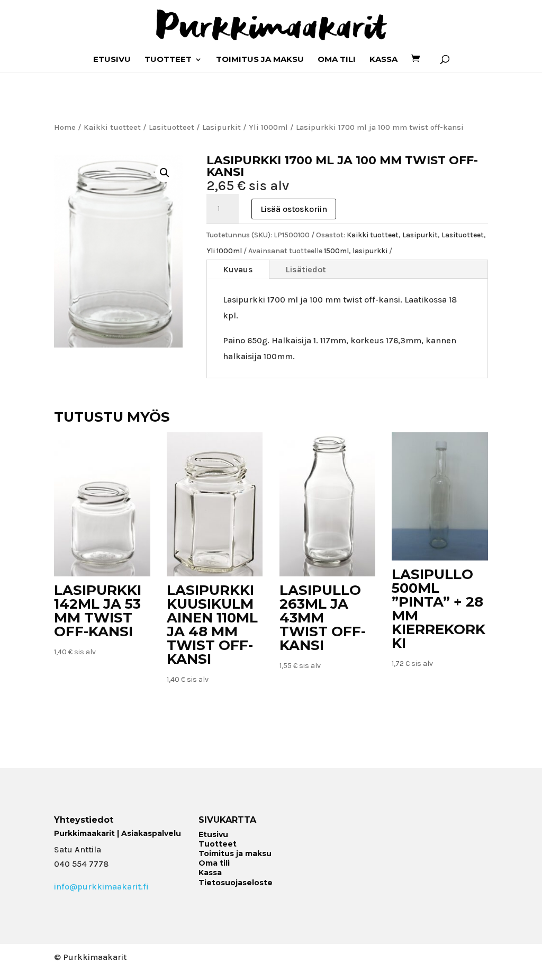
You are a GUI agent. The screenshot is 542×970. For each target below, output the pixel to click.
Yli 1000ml (268, 127)
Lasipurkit (221, 127)
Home (65, 127)
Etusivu (112, 60)
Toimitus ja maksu (260, 60)
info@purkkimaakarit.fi (101, 887)
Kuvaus (238, 269)
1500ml (336, 250)
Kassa (383, 60)
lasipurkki (370, 250)
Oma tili (337, 60)
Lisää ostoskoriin (293, 209)
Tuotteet (168, 60)
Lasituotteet (171, 127)
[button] (164, 172)
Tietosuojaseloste (235, 882)
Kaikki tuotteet (112, 127)
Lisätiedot (305, 269)
